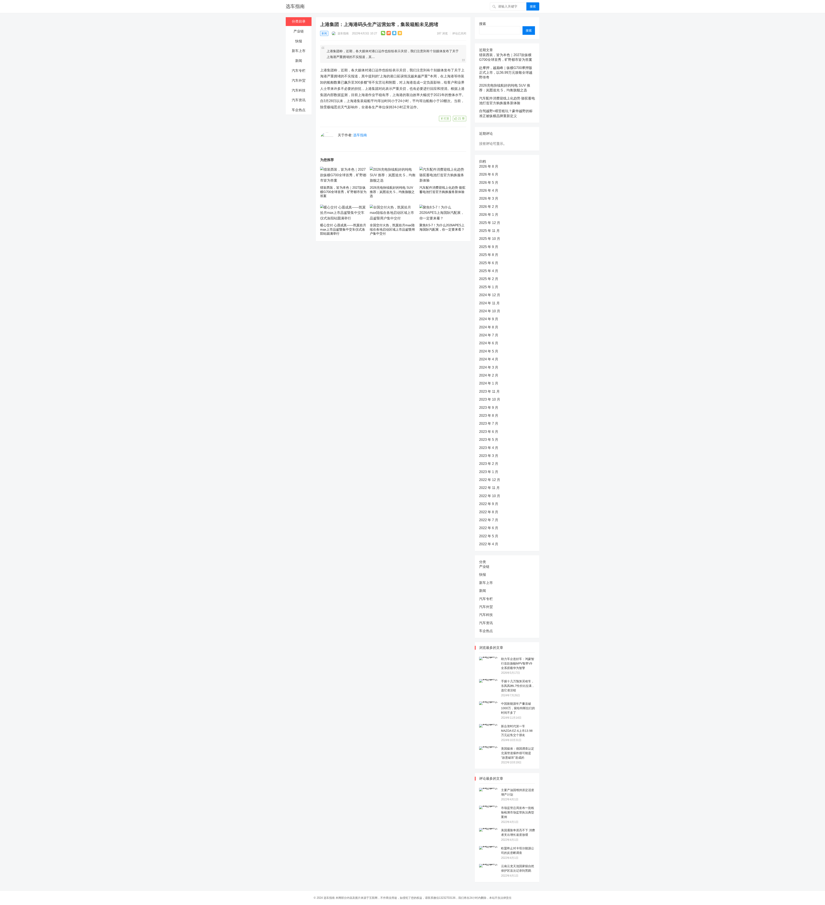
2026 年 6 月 (488, 174)
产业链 (298, 31)
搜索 (533, 6)
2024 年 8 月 (488, 327)
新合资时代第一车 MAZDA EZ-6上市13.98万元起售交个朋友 (517, 730)
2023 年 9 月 (488, 407)
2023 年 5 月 (488, 439)
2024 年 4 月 (488, 359)
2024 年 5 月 (488, 351)
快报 (298, 41)
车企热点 (299, 110)
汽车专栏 (299, 70)
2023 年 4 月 (488, 448)
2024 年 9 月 (488, 319)
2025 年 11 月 (489, 231)
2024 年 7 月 (488, 335)
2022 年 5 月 (488, 536)
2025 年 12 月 (489, 223)
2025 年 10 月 (489, 238)
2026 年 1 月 (488, 214)
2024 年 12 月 (489, 295)
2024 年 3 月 (488, 367)
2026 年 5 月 (488, 182)
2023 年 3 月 (488, 456)
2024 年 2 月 (488, 375)
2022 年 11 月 (489, 488)
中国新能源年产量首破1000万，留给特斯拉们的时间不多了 (518, 708)
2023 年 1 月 (488, 472)
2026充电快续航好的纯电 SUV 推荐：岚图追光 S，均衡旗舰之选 (392, 192)
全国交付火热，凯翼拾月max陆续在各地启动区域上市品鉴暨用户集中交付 (392, 229)
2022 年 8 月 (488, 512)
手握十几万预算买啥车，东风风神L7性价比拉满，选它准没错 (518, 686)
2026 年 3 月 (488, 198)
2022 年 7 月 (488, 520)
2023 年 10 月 (489, 399)
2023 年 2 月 (488, 464)
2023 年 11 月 (489, 391)
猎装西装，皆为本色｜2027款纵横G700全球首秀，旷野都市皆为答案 (343, 192)
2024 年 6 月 (488, 343)
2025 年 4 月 (488, 271)
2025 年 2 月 (488, 279)
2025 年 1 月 (488, 287)
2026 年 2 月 (488, 206)
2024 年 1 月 (488, 383)
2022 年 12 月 (489, 480)
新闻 (298, 61)
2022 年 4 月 (488, 544)
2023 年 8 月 (488, 415)
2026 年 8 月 (488, 166)
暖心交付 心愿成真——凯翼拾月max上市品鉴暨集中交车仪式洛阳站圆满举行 (343, 229)
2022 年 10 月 (489, 496)
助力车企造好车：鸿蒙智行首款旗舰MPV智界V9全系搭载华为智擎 (517, 663)
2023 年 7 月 (488, 423)
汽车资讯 (299, 100)
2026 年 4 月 (488, 190)
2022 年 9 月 (488, 504)
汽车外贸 (299, 80)
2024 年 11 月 (489, 303)
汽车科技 (299, 90)
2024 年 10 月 (489, 311)
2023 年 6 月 (488, 431)
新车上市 (299, 51)
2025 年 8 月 (488, 255)
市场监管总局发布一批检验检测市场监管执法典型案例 (517, 812)
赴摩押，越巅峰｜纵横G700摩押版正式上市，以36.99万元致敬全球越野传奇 (505, 72)
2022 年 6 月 (488, 528)
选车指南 (295, 6)
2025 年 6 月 (488, 263)
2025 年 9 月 (488, 247)
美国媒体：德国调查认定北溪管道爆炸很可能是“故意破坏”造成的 (517, 753)
